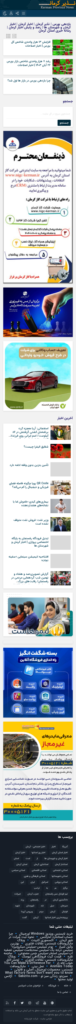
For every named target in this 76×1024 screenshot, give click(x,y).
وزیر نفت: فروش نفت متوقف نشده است (30, 522)
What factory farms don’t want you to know (39, 972)
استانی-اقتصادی (39, 870)
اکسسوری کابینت (41, 940)
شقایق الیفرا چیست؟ (36, 447)
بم (56, 888)
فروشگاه (52, 986)
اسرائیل (44, 882)
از (37, 858)
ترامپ (37, 888)
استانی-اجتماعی (60, 870)
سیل (52, 906)
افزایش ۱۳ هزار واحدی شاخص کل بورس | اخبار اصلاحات (30, 44)
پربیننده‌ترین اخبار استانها (56, 917)
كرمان (52, 911)
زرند (22, 900)
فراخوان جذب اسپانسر (29, 986)
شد (42, 906)
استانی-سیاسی (18, 870)
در (45, 900)
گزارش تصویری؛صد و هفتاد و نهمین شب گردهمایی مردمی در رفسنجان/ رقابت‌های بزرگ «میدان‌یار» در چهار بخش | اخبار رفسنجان (29, 581)
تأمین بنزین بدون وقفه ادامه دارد (29, 465)
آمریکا (65, 846)
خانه (66, 986)
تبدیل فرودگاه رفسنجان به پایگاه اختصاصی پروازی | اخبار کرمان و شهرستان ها (29, 542)
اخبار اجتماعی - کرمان (35, 846)
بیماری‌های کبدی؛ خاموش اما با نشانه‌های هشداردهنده (30, 503)
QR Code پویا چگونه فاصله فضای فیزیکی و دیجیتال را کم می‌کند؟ (28, 485)
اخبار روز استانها (38, 852)
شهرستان (30, 906)
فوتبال (65, 911)
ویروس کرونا (27, 911)
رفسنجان (34, 900)
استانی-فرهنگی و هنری (34, 876)
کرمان (36, 917)
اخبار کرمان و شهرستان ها (56, 858)
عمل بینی (37, 966)
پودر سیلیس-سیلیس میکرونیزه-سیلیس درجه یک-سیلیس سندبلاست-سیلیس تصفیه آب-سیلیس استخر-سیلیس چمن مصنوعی (38, 950)
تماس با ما (62, 992)
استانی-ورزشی (61, 882)
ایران (32, 882)
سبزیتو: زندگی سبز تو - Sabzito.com (42, 976)
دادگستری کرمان (60, 900)
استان (16, 858)
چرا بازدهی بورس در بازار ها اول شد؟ (28, 80)
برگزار (65, 888)
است (28, 858)
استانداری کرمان (41, 864)
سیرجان (64, 906)
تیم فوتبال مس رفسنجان (56, 894)
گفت (24, 917)
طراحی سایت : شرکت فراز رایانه (38, 1018)
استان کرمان (21, 864)
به (47, 888)
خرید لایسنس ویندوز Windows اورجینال (45, 933)
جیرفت (17, 894)
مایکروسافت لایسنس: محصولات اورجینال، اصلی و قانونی (41, 968)
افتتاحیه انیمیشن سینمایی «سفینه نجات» (28, 558)
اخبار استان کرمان (60, 852)
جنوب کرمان (33, 894)
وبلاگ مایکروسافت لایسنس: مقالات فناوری (45, 942)
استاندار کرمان (61, 864)
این (22, 882)
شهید (17, 906)
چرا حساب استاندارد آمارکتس (41, 935)
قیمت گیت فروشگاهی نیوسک (41, 956)
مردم (41, 911)
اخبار (54, 846)
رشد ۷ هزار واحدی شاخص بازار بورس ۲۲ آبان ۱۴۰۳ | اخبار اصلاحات (28, 63)
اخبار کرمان (20, 852)
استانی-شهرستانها (60, 876)
